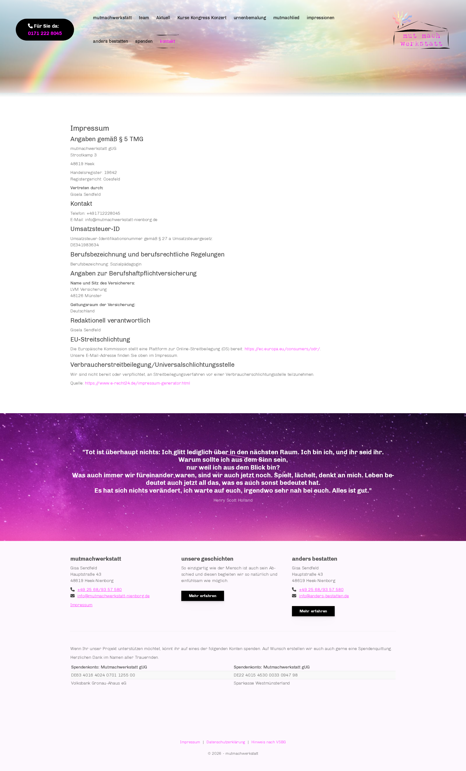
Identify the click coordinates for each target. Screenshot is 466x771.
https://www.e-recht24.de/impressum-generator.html (137, 383)
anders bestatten (110, 41)
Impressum (81, 604)
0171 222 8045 (45, 33)
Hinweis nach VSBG (268, 742)
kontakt (167, 41)
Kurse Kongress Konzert (201, 17)
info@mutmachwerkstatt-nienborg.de (113, 595)
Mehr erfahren (202, 595)
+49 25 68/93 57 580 (99, 589)
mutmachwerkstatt (112, 17)
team (144, 17)
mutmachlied (286, 17)
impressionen (320, 17)
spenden (144, 41)
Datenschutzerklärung (226, 742)
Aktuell (163, 17)
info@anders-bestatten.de (324, 595)
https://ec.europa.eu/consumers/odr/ (282, 348)
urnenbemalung (250, 17)
